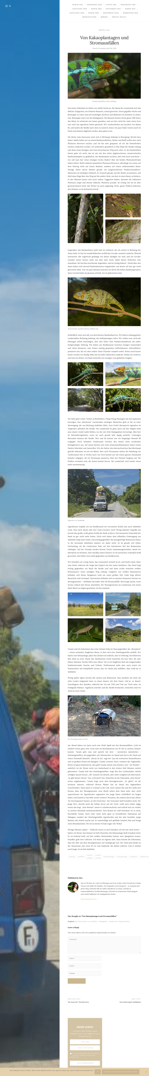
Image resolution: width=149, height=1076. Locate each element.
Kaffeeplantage (109, 857)
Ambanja (72, 857)
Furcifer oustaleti (90, 856)
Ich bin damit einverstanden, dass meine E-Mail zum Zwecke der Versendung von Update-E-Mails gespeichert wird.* (84, 1055)
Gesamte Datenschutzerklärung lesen (120, 1072)
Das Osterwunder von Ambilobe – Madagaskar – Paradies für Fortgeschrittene (102, 921)
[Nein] (146, 1072)
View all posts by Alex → (89, 899)
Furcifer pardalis (98, 856)
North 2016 (104, 30)
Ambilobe (81, 857)
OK (98, 1072)
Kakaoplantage (122, 857)
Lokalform (133, 857)
